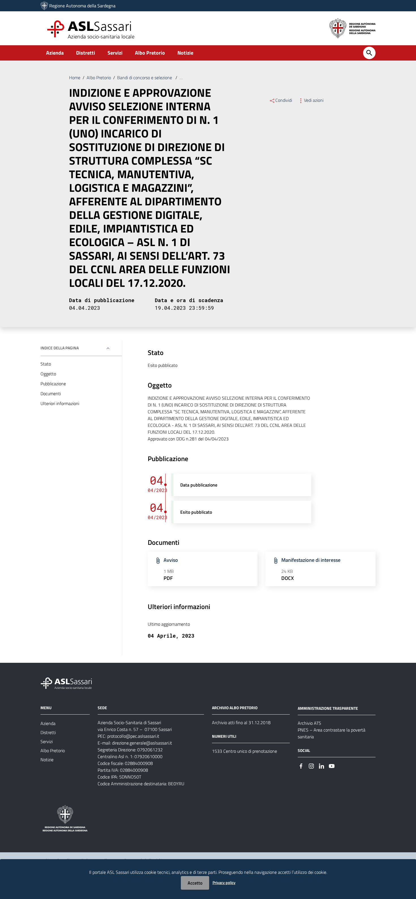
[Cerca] (369, 53)
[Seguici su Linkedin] (321, 765)
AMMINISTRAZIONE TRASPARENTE (328, 708)
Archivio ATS (309, 723)
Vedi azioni (313, 100)
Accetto (195, 882)
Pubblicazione (53, 383)
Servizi (115, 53)
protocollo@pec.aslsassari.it (133, 736)
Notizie (185, 53)
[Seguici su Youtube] (331, 765)
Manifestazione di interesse (310, 560)
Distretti (85, 53)
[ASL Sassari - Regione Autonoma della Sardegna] (69, 683)
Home (74, 77)
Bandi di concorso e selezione (145, 77)
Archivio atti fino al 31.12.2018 (241, 722)
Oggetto (48, 373)
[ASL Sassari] (44, 5)
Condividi (283, 100)
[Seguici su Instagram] (311, 765)
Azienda (55, 53)
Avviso (171, 560)
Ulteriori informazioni (59, 403)
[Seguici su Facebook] (301, 765)
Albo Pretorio (150, 53)
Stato (45, 363)
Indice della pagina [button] (59, 348)
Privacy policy (224, 882)
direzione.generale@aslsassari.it (142, 742)
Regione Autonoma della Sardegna (82, 5)
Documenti (50, 393)
